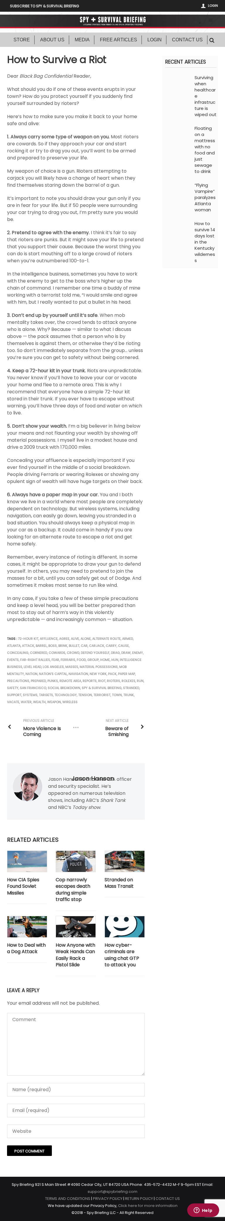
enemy (137, 652)
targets (46, 695)
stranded (131, 688)
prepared (38, 680)
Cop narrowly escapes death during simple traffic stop (73, 890)
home (105, 659)
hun (114, 659)
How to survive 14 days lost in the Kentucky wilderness (205, 241)
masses (71, 666)
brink (62, 645)
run (140, 680)
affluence (49, 638)
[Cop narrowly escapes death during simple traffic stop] (76, 861)
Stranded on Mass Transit (119, 883)
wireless (70, 702)
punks (52, 680)
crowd (73, 652)
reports (90, 680)
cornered (38, 652)
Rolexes (128, 680)
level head (32, 666)
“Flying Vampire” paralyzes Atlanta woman (205, 197)
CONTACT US (168, 1198)
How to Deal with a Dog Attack (26, 948)
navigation (78, 673)
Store (21, 39)
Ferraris (68, 659)
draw (126, 652)
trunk (128, 695)
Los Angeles (53, 666)
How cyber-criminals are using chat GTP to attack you (122, 955)
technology (65, 695)
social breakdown (64, 688)
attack (28, 645)
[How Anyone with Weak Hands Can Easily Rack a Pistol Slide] (76, 926)
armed (127, 638)
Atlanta (14, 645)
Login (213, 5)
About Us (52, 39)
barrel (41, 645)
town (117, 695)
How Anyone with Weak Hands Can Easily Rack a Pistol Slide (75, 955)
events (13, 659)
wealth (39, 702)
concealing (17, 652)
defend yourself (95, 652)
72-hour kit (28, 638)
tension (85, 695)
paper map (126, 673)
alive (75, 638)
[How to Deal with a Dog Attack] (27, 926)
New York (98, 673)
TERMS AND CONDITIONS (67, 1198)
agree (64, 638)
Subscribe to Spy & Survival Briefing (44, 6)
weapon (54, 702)
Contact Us (187, 39)
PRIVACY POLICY (107, 1198)
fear (55, 659)
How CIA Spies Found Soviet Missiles (23, 886)
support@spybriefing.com (112, 1191)
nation (31, 673)
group (93, 659)
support (14, 695)
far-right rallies (35, 659)
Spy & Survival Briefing (102, 688)
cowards (57, 652)
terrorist (101, 695)
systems (30, 695)
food (81, 659)
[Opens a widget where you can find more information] (203, 1210)
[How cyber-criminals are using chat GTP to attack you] (124, 926)
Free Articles (118, 39)
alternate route (106, 638)
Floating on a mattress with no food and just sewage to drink (205, 149)
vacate (13, 702)
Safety (12, 688)
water (26, 702)
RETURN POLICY (139, 1198)
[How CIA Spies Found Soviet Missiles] (27, 861)
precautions (18, 680)
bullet (74, 645)
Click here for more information (148, 1205)
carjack (96, 645)
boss (52, 645)
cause (123, 645)
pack (112, 673)
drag (115, 652)
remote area (70, 680)
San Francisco (33, 688)
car (84, 645)
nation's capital (53, 673)
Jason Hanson (92, 778)
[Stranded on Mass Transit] (124, 861)
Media (82, 39)
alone (86, 638)
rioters (113, 680)
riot (101, 680)
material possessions (99, 666)
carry (111, 645)
